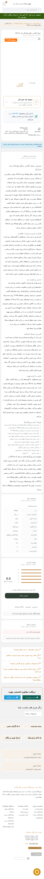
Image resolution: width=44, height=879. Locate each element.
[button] (22, 649)
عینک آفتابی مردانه (9, 133)
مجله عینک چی (39, 809)
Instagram (37, 854)
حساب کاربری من (23, 815)
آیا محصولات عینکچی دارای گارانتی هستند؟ (24, 663)
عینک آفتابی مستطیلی (12, 535)
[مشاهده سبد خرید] (4, 4)
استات (16, 522)
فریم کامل (15, 526)
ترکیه (16, 518)
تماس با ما (25, 809)
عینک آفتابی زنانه (14, 131)
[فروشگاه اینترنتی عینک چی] (22, 4)
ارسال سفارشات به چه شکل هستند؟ (26, 650)
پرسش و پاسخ (24, 812)
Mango (16, 510)
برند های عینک (37, 23)
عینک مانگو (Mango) (8, 826)
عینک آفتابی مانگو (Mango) (22, 23)
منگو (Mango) (24, 128)
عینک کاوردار (39, 818)
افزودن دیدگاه (24, 596)
